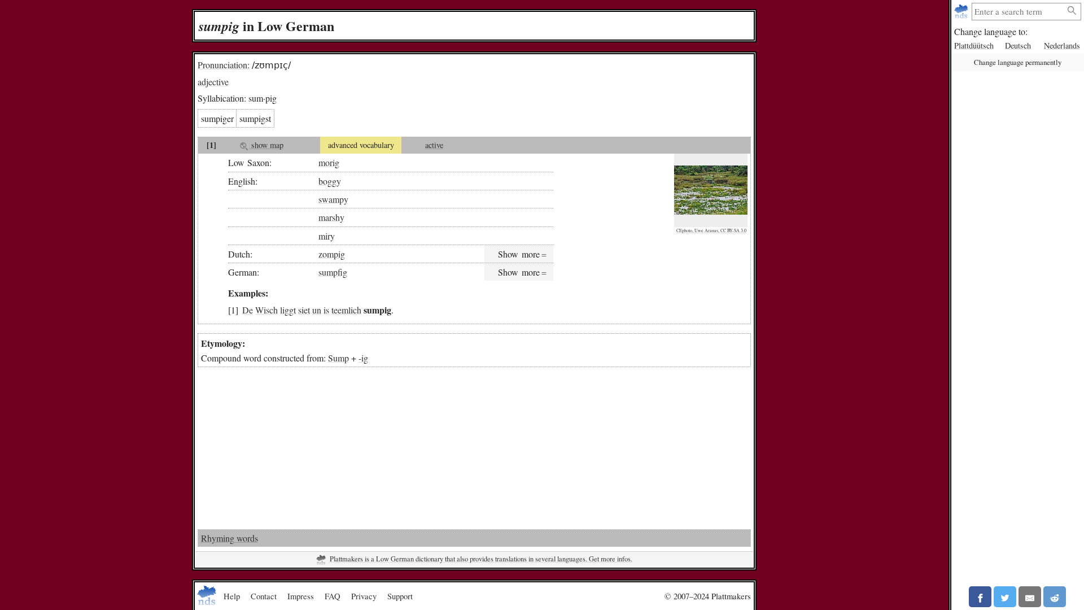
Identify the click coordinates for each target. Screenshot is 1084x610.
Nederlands (1062, 45)
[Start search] (1072, 11)
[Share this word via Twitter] (1005, 596)
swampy (333, 199)
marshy (331, 217)
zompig (331, 254)
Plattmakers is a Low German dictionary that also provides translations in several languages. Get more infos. (480, 559)
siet (304, 310)
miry (326, 235)
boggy (329, 181)
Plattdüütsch (974, 45)
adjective (213, 82)
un (316, 310)
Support (400, 596)
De (247, 310)
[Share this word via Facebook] (980, 596)
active (434, 145)
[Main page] (962, 11)
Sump (338, 358)
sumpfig (332, 272)
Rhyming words (229, 538)
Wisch (266, 310)
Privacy (364, 596)
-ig (363, 358)
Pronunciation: (224, 65)
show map (266, 145)
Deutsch (1018, 45)
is (326, 310)
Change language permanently (1017, 62)
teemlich (346, 310)
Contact (264, 596)
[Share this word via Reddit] (1054, 596)
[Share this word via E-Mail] (1030, 596)
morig (328, 162)
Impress (300, 596)
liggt (288, 310)
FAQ (332, 596)
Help (232, 596)
